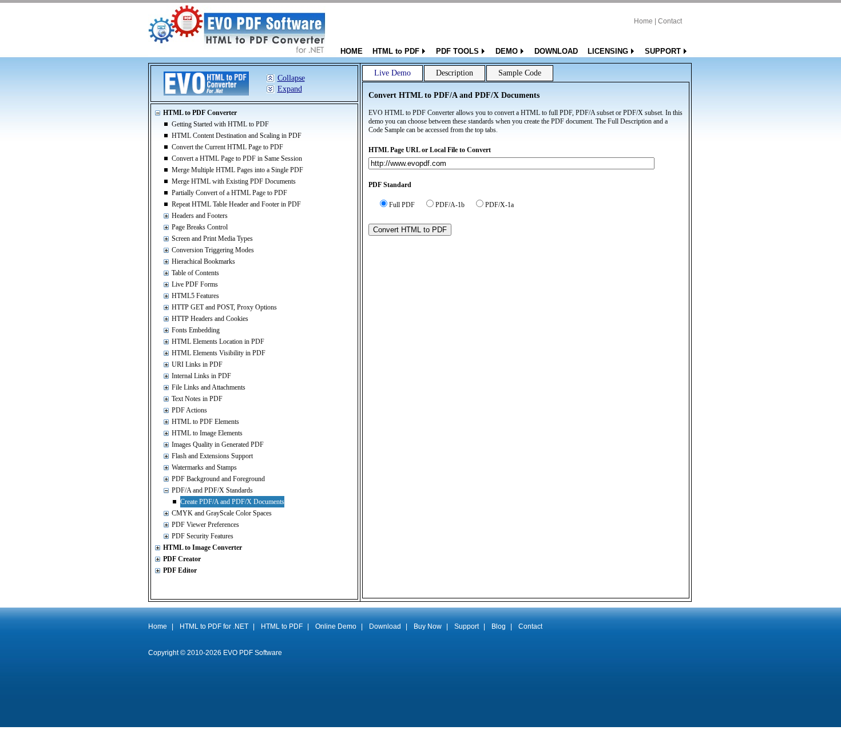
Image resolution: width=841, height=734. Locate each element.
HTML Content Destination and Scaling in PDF (237, 136)
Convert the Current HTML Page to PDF (227, 147)
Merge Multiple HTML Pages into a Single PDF (237, 170)
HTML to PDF (395, 51)
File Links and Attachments (208, 387)
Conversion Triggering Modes (213, 250)
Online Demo (335, 626)
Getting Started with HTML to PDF (220, 124)
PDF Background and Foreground (218, 479)
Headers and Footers (200, 216)
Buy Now (428, 626)
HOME (351, 51)
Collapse (291, 78)
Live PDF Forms (195, 284)
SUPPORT (663, 51)
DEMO (506, 51)
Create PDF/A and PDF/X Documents (232, 502)
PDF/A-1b (450, 205)
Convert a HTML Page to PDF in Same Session (237, 158)
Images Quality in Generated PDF (218, 445)
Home (643, 21)
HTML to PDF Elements (205, 422)
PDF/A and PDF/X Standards (212, 490)
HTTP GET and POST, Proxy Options (224, 307)
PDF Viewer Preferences (205, 525)
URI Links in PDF (197, 364)
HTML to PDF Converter (200, 113)
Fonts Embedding (196, 330)
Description (454, 73)
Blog (498, 626)
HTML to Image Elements (207, 433)
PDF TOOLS (457, 51)
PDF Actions (189, 410)
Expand (289, 89)
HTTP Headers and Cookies (210, 319)
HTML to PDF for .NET (214, 626)
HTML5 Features (195, 296)
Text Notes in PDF (197, 399)
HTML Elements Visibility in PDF (218, 353)
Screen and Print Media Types (212, 239)
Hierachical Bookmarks (203, 261)
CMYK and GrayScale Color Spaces (222, 513)
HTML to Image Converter (202, 547)
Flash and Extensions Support (212, 456)
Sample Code (519, 73)
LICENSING (608, 51)
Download (385, 626)
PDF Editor (180, 570)
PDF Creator (182, 559)
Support (466, 626)
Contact (670, 21)
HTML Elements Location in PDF (218, 342)
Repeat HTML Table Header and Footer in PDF (236, 204)
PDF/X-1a (499, 205)
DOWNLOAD (556, 51)
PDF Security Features (202, 536)
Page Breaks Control (200, 227)
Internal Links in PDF (201, 376)
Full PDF (402, 205)
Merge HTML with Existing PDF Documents (234, 181)
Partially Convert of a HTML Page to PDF (229, 193)
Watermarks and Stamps (204, 467)
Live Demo (392, 73)
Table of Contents (195, 273)
